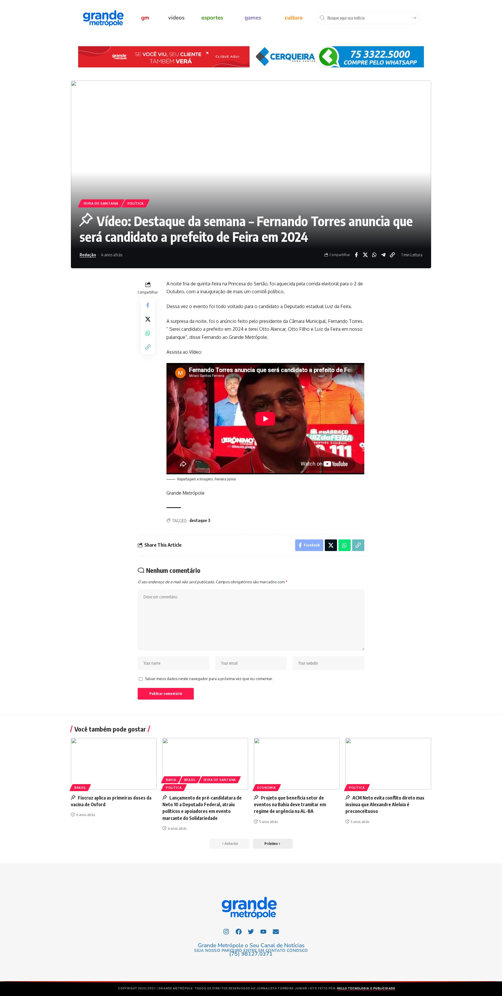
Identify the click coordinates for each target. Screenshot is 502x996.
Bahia (171, 780)
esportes (212, 18)
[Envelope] (276, 931)
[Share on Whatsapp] (374, 255)
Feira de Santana (101, 203)
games (253, 18)
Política (136, 203)
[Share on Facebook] (356, 255)
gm (145, 18)
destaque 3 (199, 520)
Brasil (80, 787)
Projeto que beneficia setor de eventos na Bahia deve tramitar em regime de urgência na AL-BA (290, 804)
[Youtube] (263, 931)
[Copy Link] (392, 255)
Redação (88, 254)
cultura (293, 18)
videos (176, 18)
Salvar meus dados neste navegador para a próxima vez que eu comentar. (209, 678)
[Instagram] (226, 931)
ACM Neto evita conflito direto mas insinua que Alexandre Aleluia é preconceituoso (384, 804)
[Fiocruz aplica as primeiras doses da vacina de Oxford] (114, 763)
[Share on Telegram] (383, 255)
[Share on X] (365, 255)
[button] (273, 844)
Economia (266, 787)
